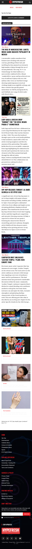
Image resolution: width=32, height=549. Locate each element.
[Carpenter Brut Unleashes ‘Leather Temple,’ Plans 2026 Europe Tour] (16, 243)
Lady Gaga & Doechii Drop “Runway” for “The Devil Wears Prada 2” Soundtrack (14, 122)
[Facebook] (3, 538)
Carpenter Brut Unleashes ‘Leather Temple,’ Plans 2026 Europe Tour (13, 260)
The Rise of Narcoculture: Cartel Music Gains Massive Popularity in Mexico (16, 52)
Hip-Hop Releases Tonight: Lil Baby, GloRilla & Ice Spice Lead (16, 190)
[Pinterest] (11, 538)
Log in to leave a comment (16, 17)
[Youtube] (20, 538)
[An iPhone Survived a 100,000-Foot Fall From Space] (16, 318)
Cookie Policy (5, 542)
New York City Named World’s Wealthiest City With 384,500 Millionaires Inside (16, 358)
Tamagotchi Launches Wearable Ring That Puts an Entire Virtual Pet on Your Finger (15, 413)
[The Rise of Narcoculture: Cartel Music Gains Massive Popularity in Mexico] (16, 36)
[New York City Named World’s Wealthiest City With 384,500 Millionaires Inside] (16, 345)
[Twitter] (16, 538)
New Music (19, 7)
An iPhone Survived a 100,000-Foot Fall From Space (15, 331)
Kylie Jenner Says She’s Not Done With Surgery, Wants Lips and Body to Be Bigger (15, 386)
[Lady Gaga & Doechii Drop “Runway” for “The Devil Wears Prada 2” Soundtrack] (16, 106)
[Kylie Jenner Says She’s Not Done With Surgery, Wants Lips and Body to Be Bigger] (16, 372)
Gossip (5, 383)
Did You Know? (7, 328)
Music (12, 7)
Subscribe (26, 514)
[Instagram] (7, 538)
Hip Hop (4, 117)
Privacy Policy (17, 517)
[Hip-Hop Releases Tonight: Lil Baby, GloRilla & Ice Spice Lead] (16, 176)
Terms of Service (20, 542)
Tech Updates (6, 410)
